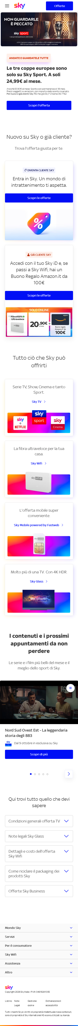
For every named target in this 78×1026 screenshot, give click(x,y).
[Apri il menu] (7, 5)
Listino (8, 1001)
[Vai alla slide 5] (47, 774)
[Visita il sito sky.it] (19, 6)
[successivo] (69, 774)
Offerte (59, 6)
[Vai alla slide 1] (31, 774)
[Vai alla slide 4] (43, 774)
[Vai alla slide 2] (35, 774)
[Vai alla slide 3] (39, 774)
